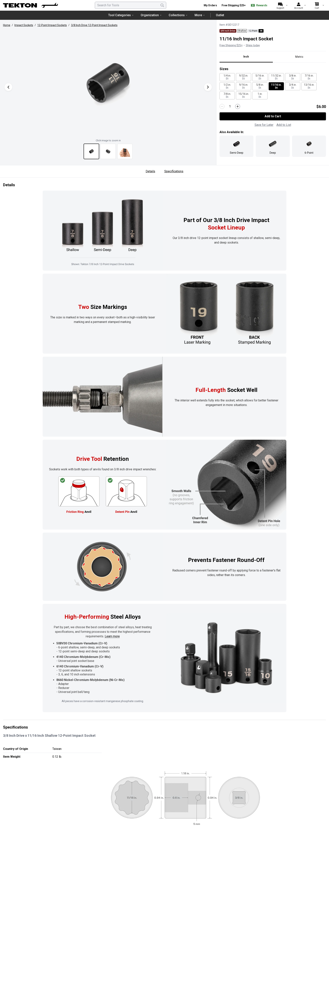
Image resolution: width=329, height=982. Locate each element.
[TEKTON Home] (30, 5)
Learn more (112, 636)
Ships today (253, 45)
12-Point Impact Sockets (52, 25)
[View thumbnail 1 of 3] (91, 151)
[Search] (162, 5)
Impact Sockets (23, 25)
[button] (108, 83)
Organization (150, 15)
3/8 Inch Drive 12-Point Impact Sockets (94, 25)
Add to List (283, 125)
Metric (299, 56)
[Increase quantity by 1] (237, 106)
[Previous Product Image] (8, 87)
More (198, 15)
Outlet (220, 15)
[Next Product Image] (208, 87)
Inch (246, 56)
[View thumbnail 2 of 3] (108, 151)
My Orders (210, 5)
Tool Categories (119, 15)
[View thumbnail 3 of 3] (125, 151)
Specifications (173, 171)
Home (6, 25)
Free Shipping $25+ (234, 5)
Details (150, 171)
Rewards (261, 5)
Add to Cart (273, 116)
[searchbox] (130, 5)
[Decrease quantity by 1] (222, 106)
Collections (177, 15)
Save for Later (264, 125)
